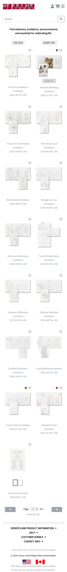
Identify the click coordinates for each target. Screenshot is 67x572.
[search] (61, 19)
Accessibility (50, 550)
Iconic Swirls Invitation (18, 425)
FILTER (18, 43)
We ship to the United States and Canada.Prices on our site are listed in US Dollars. (33, 568)
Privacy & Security (34, 550)
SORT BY (49, 43)
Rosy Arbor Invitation (18, 200)
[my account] (52, 5)
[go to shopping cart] (57, 5)
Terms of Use (17, 550)
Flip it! (49, 81)
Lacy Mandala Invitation (49, 368)
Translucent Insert (18, 493)
